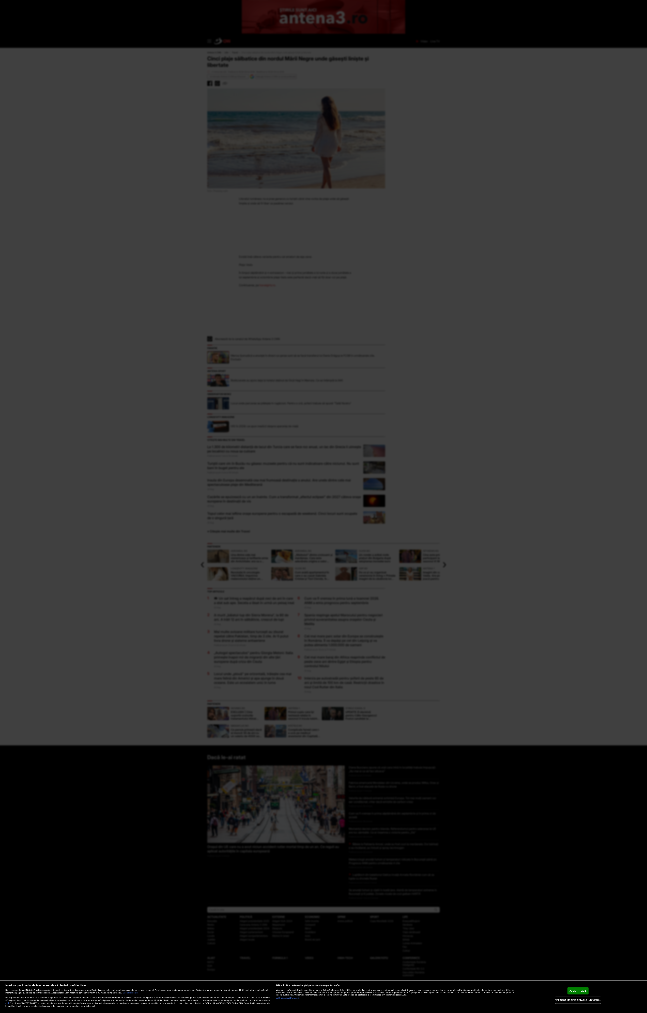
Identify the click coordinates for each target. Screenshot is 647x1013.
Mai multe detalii (130, 993)
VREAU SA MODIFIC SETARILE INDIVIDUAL (578, 1000)
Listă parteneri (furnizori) (288, 998)
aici (7, 1003)
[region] (323, 996)
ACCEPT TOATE (578, 990)
